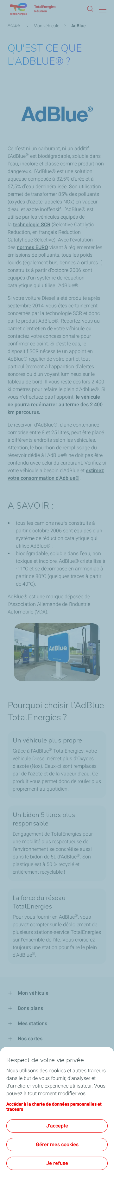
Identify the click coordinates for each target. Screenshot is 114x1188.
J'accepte (57, 1126)
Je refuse (57, 1163)
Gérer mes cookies (57, 1144)
